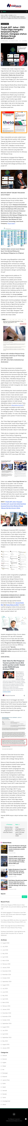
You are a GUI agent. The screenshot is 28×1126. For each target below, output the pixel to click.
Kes (3, 1069)
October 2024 (6, 1020)
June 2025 (5, 992)
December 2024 (6, 1013)
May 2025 (5, 995)
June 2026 (5, 950)
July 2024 (5, 1030)
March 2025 (5, 1002)
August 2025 (5, 985)
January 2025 (6, 1009)
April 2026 (5, 957)
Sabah (4, 1087)
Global (4, 1066)
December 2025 (6, 971)
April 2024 (5, 1034)
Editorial (4, 1055)
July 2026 (5, 946)
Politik (4, 1083)
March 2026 (5, 960)
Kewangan (5, 1073)
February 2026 (6, 964)
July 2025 (5, 988)
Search (3, 894)
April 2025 (5, 999)
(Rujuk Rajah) (11, 223)
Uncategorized (6, 1101)
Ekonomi (4, 1059)
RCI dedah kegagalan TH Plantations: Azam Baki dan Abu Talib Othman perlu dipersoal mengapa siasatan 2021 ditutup (13, 914)
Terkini (4, 1097)
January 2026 (6, 967)
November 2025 (6, 974)
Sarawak (4, 1090)
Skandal (4, 1094)
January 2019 (5, 1048)
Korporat (4, 1076)
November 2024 (6, 1016)
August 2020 (5, 1044)
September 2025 (6, 981)
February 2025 (6, 1006)
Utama (4, 1104)
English (4, 1062)
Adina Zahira (5, 40)
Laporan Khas (5, 24)
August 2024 (5, 1027)
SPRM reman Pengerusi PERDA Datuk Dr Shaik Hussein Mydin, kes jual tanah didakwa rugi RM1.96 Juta (14, 906)
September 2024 (6, 1023)
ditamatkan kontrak (17, 405)
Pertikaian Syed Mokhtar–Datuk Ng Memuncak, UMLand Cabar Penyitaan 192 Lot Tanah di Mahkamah (13, 933)
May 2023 (5, 1041)
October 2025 (6, 978)
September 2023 (6, 1037)
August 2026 (5, 943)
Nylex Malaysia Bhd (12, 605)
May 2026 (5, 953)
